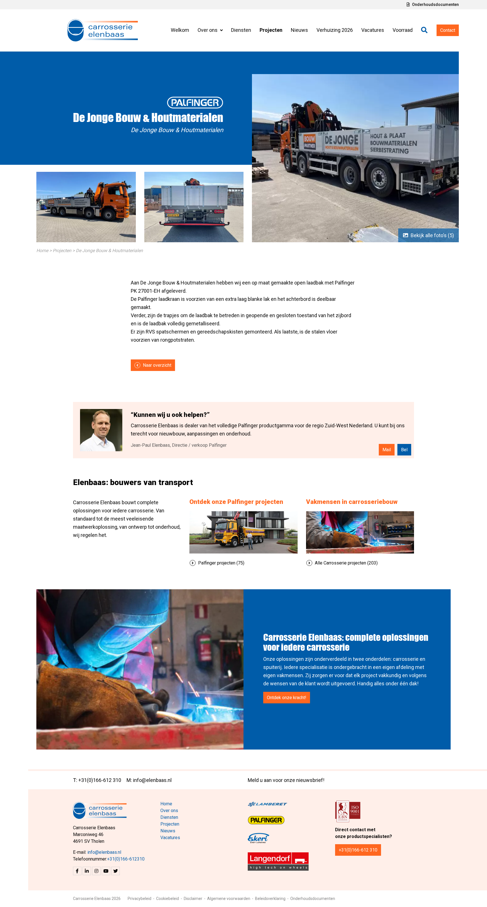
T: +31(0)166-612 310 (97, 780)
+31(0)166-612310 (126, 859)
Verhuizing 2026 (334, 30)
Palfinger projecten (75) (220, 563)
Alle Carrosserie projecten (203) (346, 563)
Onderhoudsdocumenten (435, 4)
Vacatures (372, 30)
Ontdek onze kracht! (286, 697)
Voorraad (403, 30)
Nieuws (299, 30)
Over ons (208, 30)
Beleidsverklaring (270, 898)
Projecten (271, 30)
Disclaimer (193, 898)
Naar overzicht (156, 365)
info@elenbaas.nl (104, 852)
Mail (386, 449)
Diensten (241, 30)
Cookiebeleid (167, 898)
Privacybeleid (139, 898)
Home (42, 250)
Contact (447, 30)
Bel (404, 449)
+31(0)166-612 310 (358, 850)
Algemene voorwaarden (228, 898)
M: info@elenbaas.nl (149, 780)
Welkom (180, 30)
